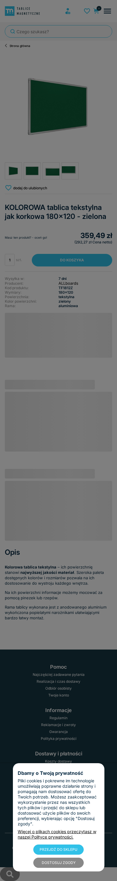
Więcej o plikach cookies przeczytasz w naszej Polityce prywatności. (57, 834)
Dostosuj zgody (59, 862)
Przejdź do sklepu (58, 849)
